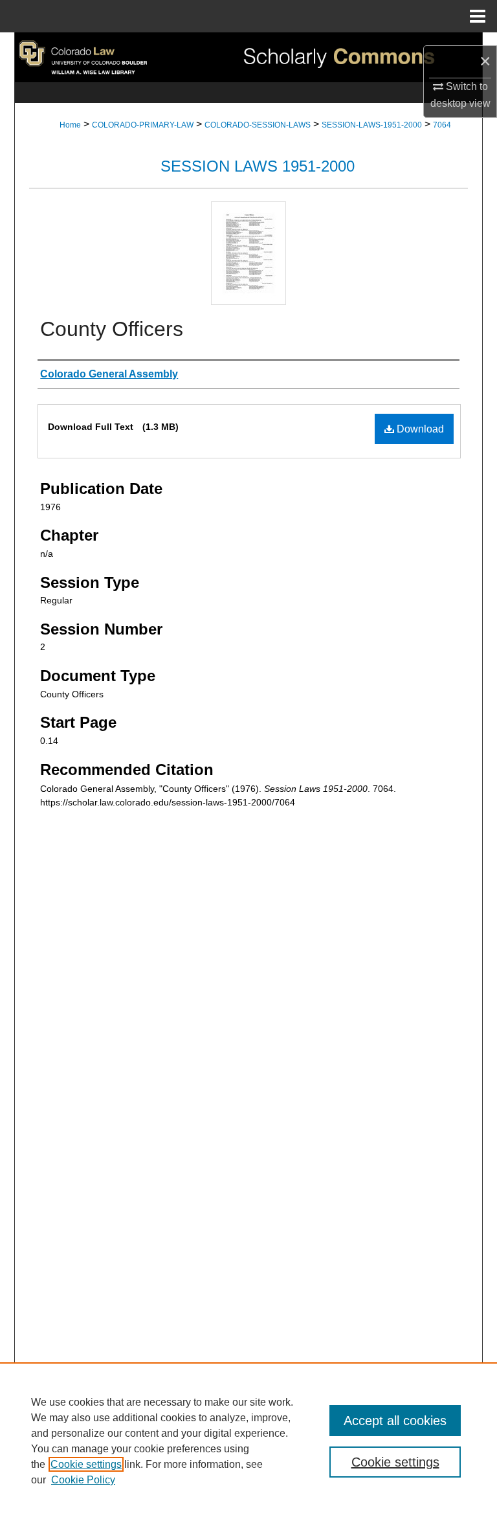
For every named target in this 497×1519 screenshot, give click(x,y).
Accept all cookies (395, 1420)
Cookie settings (86, 1464)
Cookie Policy (83, 1479)
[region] (248, 1440)
